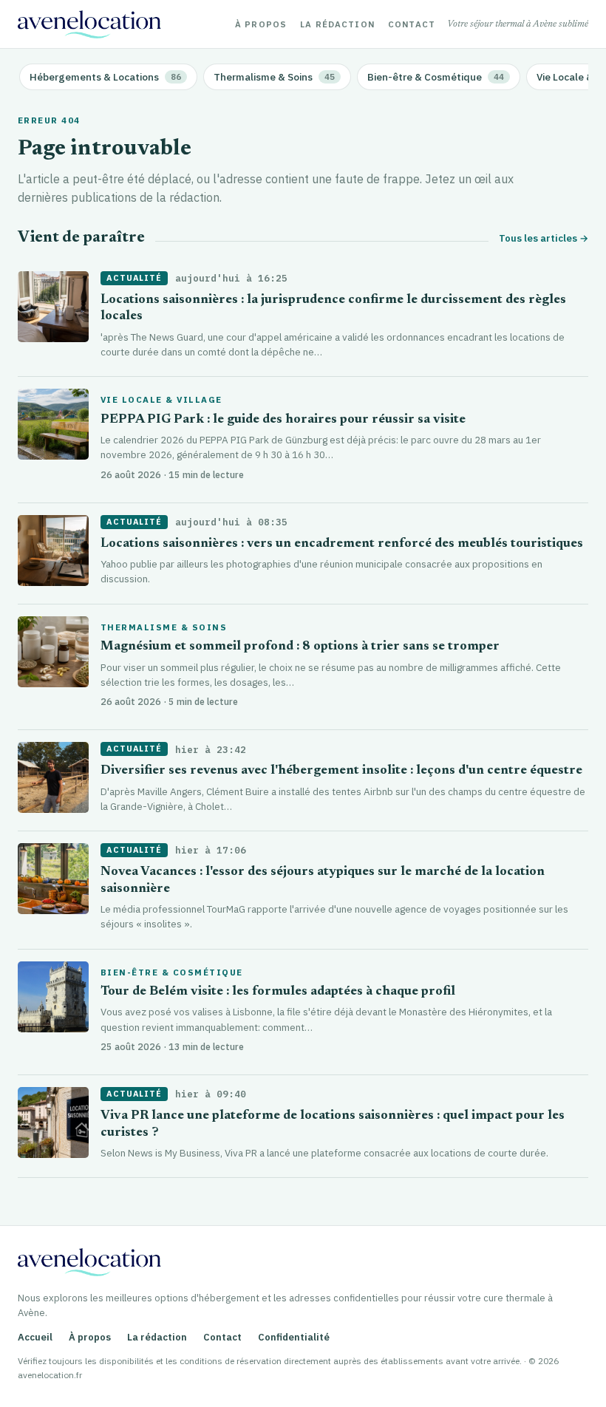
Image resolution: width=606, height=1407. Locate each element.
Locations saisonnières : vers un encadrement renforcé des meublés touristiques (342, 544)
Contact (411, 24)
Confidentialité (294, 1337)
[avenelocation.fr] (89, 24)
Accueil (35, 1337)
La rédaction (337, 24)
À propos (261, 24)
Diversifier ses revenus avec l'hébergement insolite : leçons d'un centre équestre (341, 771)
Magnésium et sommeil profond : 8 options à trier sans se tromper (300, 647)
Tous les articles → (543, 238)
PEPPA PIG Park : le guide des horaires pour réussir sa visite (283, 420)
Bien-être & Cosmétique (172, 972)
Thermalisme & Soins (164, 627)
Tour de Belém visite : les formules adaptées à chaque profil (278, 992)
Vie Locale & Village (161, 399)
